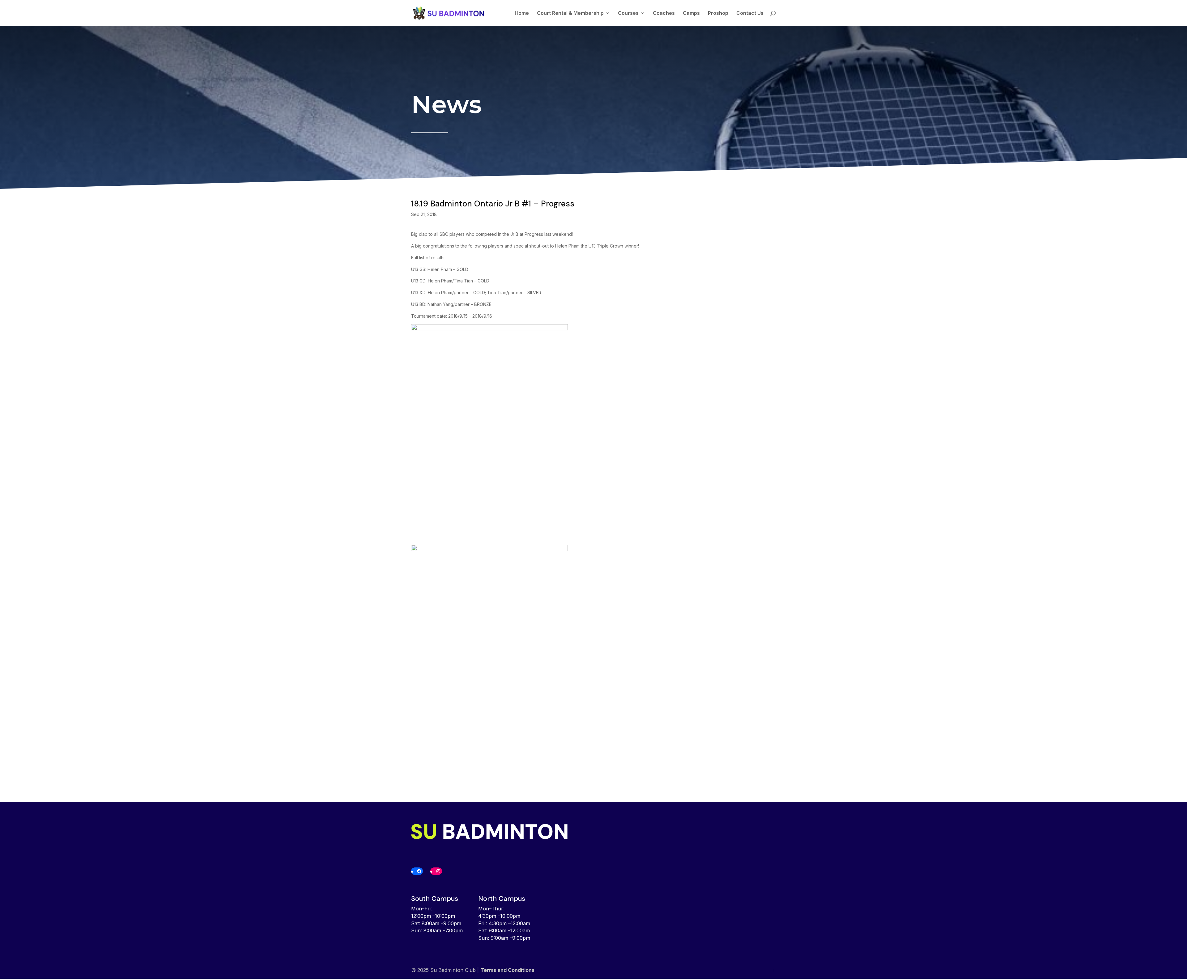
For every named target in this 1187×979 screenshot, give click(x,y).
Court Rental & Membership (570, 13)
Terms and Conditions (507, 970)
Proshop (718, 13)
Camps (691, 13)
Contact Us (750, 13)
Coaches (664, 13)
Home (522, 13)
